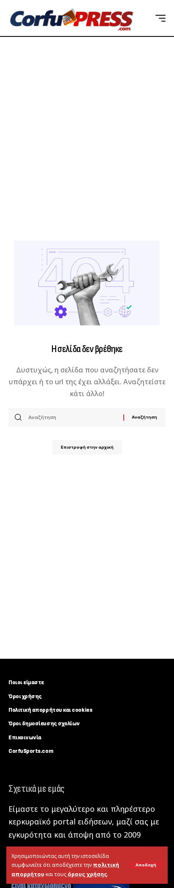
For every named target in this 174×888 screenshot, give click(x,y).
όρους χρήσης (87, 874)
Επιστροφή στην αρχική (87, 447)
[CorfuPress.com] (70, 18)
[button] (146, 865)
